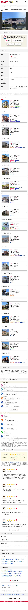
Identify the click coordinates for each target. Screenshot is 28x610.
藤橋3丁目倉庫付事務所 (6, 575)
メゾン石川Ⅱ (9, 573)
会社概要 (22, 594)
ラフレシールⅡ (17, 573)
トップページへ (14, 580)
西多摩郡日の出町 (18, 40)
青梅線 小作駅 (14, 86)
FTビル (3, 573)
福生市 (11, 561)
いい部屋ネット (4, 585)
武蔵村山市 (21, 561)
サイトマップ (3, 594)
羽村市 (22, 559)
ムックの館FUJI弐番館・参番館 (8, 571)
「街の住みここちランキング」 (15, 462)
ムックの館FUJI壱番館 (6, 569)
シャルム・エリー (18, 575)
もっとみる (14, 409)
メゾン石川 (19, 571)
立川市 (11, 563)
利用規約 (9, 594)
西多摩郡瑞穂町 (5, 561)
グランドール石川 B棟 (6, 576)
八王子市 (16, 561)
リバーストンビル (17, 576)
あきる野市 (11, 44)
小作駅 (19, 44)
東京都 (3, 556)
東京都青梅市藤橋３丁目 (15, 54)
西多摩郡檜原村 (5, 563)
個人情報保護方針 (15, 594)
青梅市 (9, 40)
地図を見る (15, 56)
